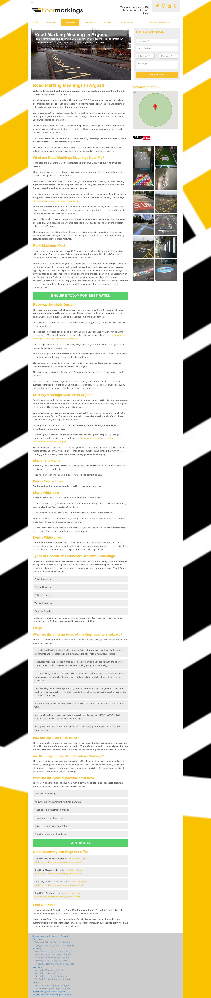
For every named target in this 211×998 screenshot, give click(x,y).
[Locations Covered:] (32, 3)
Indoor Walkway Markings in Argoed (52, 988)
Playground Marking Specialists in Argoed (55, 945)
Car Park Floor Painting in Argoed (51, 976)
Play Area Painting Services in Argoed (53, 942)
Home (35, 22)
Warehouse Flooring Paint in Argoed (52, 985)
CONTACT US (81, 843)
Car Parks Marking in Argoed (49, 970)
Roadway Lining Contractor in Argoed (53, 954)
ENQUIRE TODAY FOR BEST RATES (80, 296)
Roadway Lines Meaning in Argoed (52, 957)
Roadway (70, 22)
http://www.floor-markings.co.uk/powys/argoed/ (55, 201)
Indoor (107, 22)
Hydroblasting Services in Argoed (48, 991)
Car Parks (90, 22)
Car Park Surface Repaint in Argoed (52, 979)
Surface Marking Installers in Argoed (50, 936)
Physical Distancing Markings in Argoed (51, 994)
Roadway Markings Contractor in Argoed (54, 951)
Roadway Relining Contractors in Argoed (54, 964)
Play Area (51, 22)
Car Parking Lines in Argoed (48, 973)
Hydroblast (127, 22)
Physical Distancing (160, 22)
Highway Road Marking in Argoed (51, 960)
